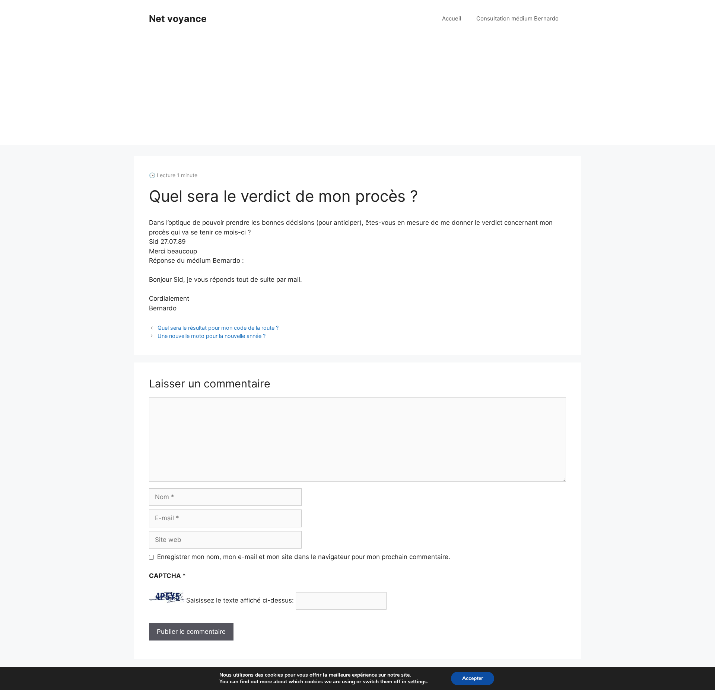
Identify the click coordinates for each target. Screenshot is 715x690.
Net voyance (178, 18)
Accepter (472, 678)
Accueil (451, 18)
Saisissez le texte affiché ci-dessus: (240, 600)
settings (417, 681)
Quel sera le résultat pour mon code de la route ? (218, 328)
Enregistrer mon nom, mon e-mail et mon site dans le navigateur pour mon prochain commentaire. (303, 556)
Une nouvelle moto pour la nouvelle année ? (212, 336)
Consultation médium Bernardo (517, 18)
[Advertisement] (357, 93)
